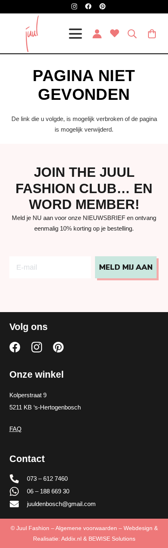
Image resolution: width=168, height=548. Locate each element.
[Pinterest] (102, 6)
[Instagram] (74, 6)
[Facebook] (88, 6)
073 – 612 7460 (47, 478)
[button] (75, 33)
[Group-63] (32, 33)
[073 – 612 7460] (18, 478)
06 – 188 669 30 (48, 491)
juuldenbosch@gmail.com (61, 503)
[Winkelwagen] (152, 33)
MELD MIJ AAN (126, 267)
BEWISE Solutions (111, 538)
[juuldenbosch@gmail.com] (18, 504)
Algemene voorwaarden (86, 528)
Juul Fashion (32, 528)
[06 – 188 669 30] (18, 491)
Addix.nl (71, 538)
